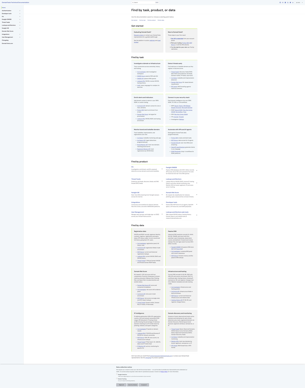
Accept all (143, 385)
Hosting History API (177, 300)
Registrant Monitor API (143, 149)
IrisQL (139, 85)
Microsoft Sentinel (187, 107)
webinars (152, 40)
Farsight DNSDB (175, 247)
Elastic (181, 106)
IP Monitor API (141, 346)
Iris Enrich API (141, 106)
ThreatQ (181, 117)
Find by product (151, 20)
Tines (184, 112)
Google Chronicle (176, 107)
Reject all (121, 385)
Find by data (161, 20)
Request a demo (139, 35)
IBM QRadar (186, 106)
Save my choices (132, 385)
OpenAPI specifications (178, 147)
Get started (134, 20)
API (173, 249)
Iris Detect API (141, 140)
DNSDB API (140, 78)
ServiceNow (179, 112)
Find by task (142, 20)
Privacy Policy (164, 371)
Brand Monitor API (142, 145)
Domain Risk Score (176, 82)
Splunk (176, 106)
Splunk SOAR (178, 110)
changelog (148, 358)
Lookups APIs (141, 81)
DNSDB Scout (141, 76)
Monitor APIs (175, 341)
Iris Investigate (141, 72)
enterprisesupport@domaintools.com (161, 356)
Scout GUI (179, 249)
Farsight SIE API (175, 143)
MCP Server (174, 140)
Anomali (175, 117)
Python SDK (185, 43)
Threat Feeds (175, 72)
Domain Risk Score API (143, 285)
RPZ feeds (174, 86)
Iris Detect (174, 78)
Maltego (181, 119)
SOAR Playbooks (176, 151)
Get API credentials (177, 38)
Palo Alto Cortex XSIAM (181, 114)
